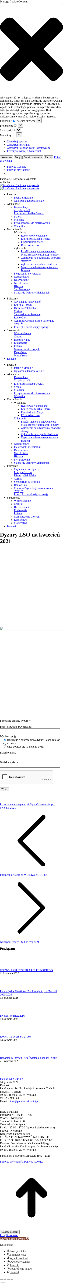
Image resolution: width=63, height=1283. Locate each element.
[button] (31, 49)
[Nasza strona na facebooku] (2, 1108)
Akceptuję (6, 157)
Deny (17, 157)
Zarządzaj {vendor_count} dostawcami (28, 147)
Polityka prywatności (18, 169)
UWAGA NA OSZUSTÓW (15, 1036)
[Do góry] (31, 1228)
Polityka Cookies (16, 166)
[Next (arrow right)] (5, 1282)
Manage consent (9, 1232)
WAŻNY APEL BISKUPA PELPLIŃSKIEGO (26, 970)
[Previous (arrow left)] (1, 1282)
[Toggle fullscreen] (8, 1279)
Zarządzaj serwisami (18, 144)
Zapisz (48, 157)
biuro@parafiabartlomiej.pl (23, 1101)
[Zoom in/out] (11, 1279)
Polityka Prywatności (11, 1161)
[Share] (5, 1279)
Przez (26, 804)
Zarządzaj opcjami (17, 141)
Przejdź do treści (9, 1235)
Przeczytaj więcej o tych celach (24, 150)
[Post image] (9, 967)
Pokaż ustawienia (33, 157)
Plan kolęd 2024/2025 (12, 1078)
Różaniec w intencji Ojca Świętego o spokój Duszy (28, 1057)
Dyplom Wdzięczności (12, 1015)
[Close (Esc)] (1, 1279)
